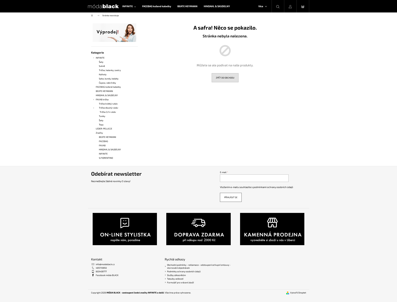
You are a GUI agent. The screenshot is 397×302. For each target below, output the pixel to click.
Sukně (102, 66)
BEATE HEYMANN (104, 91)
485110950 (101, 267)
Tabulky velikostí (175, 278)
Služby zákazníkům (176, 275)
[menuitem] (129, 6)
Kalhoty (102, 74)
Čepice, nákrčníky (107, 82)
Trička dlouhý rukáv (108, 107)
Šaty (101, 62)
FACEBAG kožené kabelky (108, 87)
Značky (99, 132)
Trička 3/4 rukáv (108, 112)
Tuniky (102, 116)
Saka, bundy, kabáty (108, 78)
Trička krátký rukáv (108, 103)
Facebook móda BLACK (107, 275)
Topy (101, 124)
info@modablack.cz (105, 264)
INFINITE (100, 57)
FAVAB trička (102, 99)
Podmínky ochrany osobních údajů (184, 271)
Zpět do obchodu (225, 77)
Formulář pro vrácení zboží (180, 282)
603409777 (101, 271)
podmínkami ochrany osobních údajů (273, 187)
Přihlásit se (230, 197)
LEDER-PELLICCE (104, 128)
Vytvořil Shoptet (298, 292)
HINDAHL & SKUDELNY (107, 95)
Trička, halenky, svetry (110, 70)
